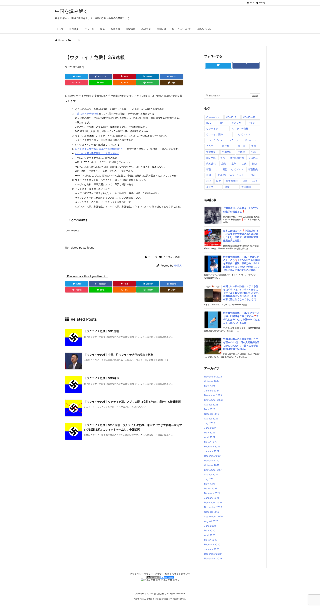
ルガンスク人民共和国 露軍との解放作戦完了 (98, 148)
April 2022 (209, 437)
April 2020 (209, 535)
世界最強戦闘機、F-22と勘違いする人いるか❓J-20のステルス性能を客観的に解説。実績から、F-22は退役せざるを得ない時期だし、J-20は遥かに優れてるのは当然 (241, 263)
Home (61, 40)
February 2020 (212, 544)
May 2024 (209, 385)
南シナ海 (211, 157)
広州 (234, 163)
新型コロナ (212, 169)
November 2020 (213, 507)
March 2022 (210, 441)
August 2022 (211, 418)
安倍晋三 (253, 157)
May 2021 (209, 483)
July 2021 (209, 479)
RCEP (209, 122)
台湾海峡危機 (237, 157)
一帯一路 (240, 146)
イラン (251, 122)
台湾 (222, 157)
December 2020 (213, 502)
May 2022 (209, 432)
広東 (244, 163)
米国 (245, 181)
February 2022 (212, 446)
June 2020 (210, 525)
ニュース (75, 40)
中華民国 (227, 151)
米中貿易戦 (232, 181)
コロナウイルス (214, 140)
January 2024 (211, 390)
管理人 (178, 265)
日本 (253, 175)
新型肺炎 (253, 169)
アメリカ (236, 122)
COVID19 (231, 117)
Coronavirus (212, 117)
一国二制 (224, 146)
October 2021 (211, 465)
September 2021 (213, 469)
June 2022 (210, 427)
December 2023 (213, 395)
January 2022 (211, 451)
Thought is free (178, 599)
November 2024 (213, 376)
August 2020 (211, 521)
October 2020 (212, 511)
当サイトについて (181, 573)
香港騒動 (246, 186)
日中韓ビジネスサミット (231, 175)
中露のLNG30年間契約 (87, 113)
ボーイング (250, 140)
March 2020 (210, 539)
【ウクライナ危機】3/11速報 (101, 331)
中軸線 (241, 151)
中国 (253, 146)
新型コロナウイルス (233, 169)
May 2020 (209, 530)
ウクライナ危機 (171, 257)
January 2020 (211, 549)
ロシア (209, 146)
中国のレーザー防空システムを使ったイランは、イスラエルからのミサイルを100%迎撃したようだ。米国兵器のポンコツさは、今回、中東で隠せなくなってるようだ (241, 293)
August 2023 (211, 404)
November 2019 (213, 558)
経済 (254, 181)
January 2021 (211, 497)
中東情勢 (211, 151)
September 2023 (213, 399)
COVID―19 (249, 117)
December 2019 (213, 553)
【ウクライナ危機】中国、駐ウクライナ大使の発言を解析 (118, 354)
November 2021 (213, 460)
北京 (253, 151)
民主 (218, 181)
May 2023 (209, 409)
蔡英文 (209, 186)
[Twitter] (218, 65)
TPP (222, 122)
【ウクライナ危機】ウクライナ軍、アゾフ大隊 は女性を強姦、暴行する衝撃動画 (132, 401)
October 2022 (211, 413)
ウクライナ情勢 (214, 134)
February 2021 (212, 493)
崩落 (223, 163)
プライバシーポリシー (141, 573)
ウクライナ (212, 128)
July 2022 (209, 423)
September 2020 (213, 516)
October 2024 (212, 381)
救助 (254, 163)
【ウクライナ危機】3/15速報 (101, 378)
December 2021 (213, 455)
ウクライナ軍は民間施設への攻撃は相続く (97, 153)
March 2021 (210, 488)
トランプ (233, 140)
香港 (227, 186)
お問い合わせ (162, 573)
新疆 (208, 175)
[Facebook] (246, 65)
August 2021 (211, 474)
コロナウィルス (242, 134)
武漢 (208, 181)
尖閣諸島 (211, 163)
